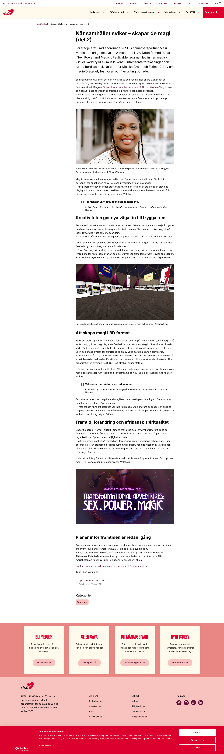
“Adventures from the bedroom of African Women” (131, 87)
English (202, 3)
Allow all (197, 732)
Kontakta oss (95, 706)
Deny (197, 747)
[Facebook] (178, 702)
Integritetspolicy (139, 716)
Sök (216, 3)
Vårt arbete (170, 12)
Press (189, 3)
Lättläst (135, 696)
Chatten (119, 3)
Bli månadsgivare (132, 662)
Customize (196, 740)
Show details (45, 746)
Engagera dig (211, 12)
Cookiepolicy (138, 711)
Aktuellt (177, 3)
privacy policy (99, 738)
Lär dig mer (94, 12)
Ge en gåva (87, 662)
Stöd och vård (117, 12)
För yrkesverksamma (144, 12)
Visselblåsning (95, 716)
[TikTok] (193, 702)
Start (39, 24)
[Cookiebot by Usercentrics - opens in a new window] (22, 749)
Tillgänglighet (138, 706)
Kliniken (133, 3)
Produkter (163, 3)
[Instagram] (186, 702)
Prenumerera (178, 662)
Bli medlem (42, 662)
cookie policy (116, 738)
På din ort (148, 3)
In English (136, 701)
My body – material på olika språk (18, 3)
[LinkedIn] (200, 702)
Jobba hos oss (96, 701)
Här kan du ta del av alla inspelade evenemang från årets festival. (112, 566)
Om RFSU (190, 12)
